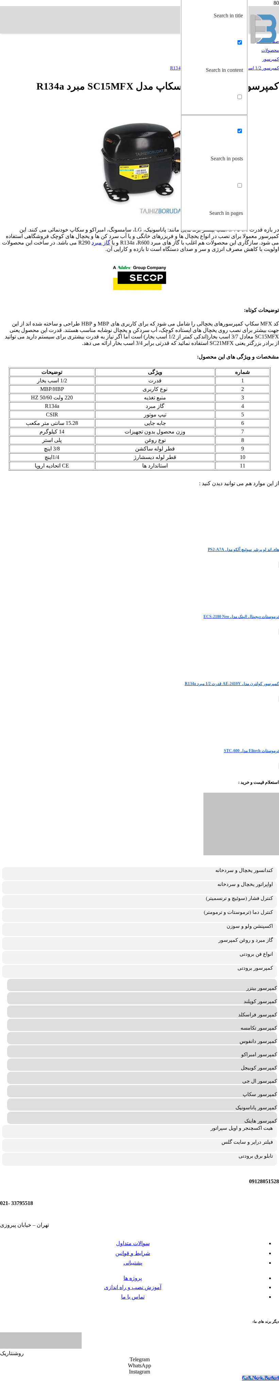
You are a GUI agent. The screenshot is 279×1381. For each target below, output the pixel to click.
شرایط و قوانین (132, 1253)
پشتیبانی (133, 1263)
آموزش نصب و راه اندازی (132, 1287)
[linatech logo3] (41, 1347)
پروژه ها (133, 1278)
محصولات (270, 50)
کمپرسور (270, 59)
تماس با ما (133, 1297)
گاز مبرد (101, 242)
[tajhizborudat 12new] (263, 42)
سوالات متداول (133, 1243)
